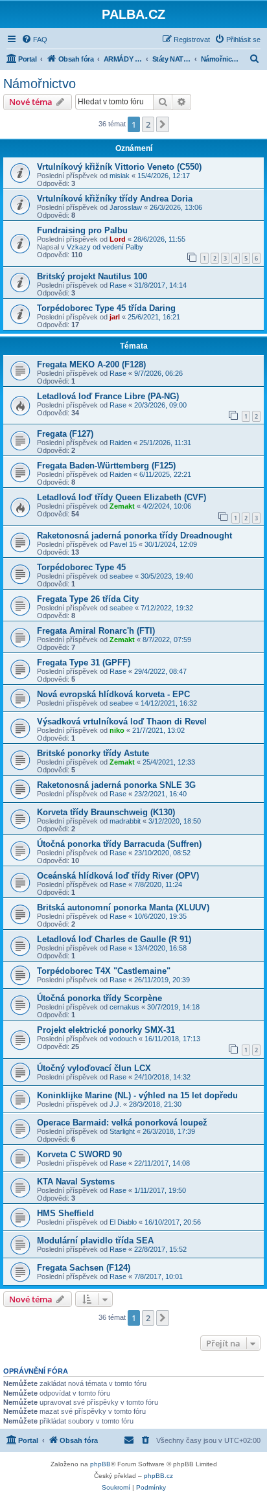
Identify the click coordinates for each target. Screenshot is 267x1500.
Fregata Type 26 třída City (88, 599)
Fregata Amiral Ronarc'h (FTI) (96, 631)
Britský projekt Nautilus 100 (92, 276)
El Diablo (123, 1222)
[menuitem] (34, 39)
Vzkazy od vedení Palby (105, 247)
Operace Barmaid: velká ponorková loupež (122, 1122)
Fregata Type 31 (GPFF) (83, 662)
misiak (120, 175)
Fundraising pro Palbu (82, 230)
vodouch (123, 1039)
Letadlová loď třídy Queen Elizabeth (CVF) (121, 497)
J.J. (115, 1104)
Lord (118, 239)
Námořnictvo (39, 83)
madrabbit (125, 821)
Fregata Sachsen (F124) (83, 1268)
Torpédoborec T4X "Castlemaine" (103, 971)
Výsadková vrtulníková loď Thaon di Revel (122, 721)
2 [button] (148, 124)
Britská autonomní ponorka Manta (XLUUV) (123, 907)
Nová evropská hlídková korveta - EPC (113, 694)
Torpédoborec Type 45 (81, 567)
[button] (162, 124)
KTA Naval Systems (76, 1181)
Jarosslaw (126, 207)
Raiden (121, 442)
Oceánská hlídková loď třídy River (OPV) (118, 876)
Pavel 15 (123, 544)
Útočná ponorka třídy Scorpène (99, 998)
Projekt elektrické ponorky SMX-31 (106, 1030)
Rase (118, 285)
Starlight (122, 1131)
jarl (115, 317)
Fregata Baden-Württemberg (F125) (106, 465)
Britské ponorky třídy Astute (93, 753)
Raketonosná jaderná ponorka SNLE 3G (116, 785)
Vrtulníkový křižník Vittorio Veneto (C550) (119, 167)
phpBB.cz (158, 1475)
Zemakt (122, 506)
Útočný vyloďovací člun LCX (94, 1068)
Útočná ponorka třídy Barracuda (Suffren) (119, 844)
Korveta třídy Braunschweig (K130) (106, 812)
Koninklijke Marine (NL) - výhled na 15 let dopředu (137, 1095)
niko (117, 730)
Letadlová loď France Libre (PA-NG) (108, 396)
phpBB (100, 1464)
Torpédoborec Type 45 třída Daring (106, 308)
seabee (121, 576)
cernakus (124, 1007)
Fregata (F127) (65, 434)
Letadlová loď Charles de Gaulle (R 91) (114, 939)
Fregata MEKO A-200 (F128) (91, 364)
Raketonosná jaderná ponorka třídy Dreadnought (134, 535)
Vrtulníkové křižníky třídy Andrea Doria (114, 198)
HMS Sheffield (65, 1213)
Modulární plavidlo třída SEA (95, 1240)
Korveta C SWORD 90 (79, 1154)
